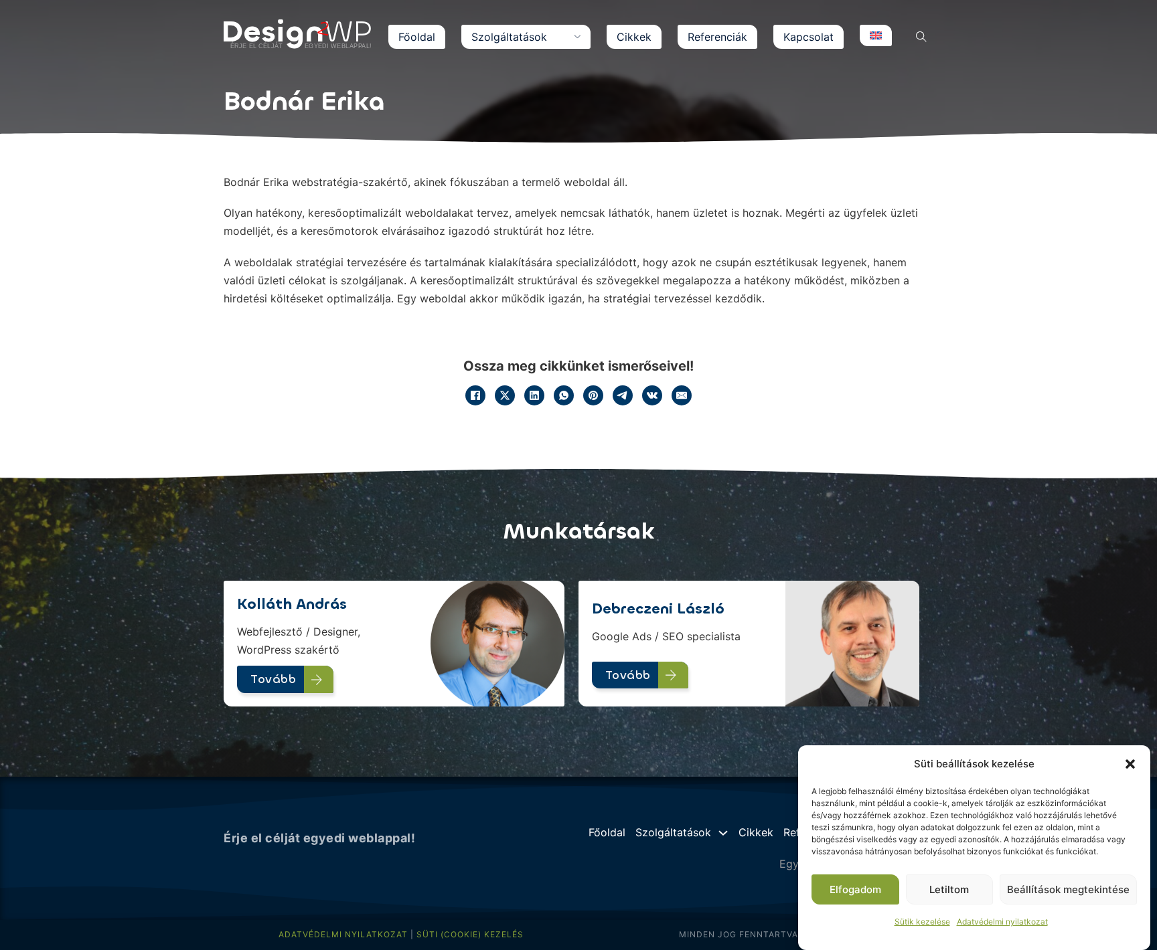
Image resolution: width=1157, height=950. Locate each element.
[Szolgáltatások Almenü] (577, 37)
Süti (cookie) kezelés (470, 934)
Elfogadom (855, 889)
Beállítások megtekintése (1068, 889)
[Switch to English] (876, 35)
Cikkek (634, 36)
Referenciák (717, 36)
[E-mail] (682, 395)
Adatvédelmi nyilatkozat (1002, 922)
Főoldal (416, 36)
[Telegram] (623, 395)
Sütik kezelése (922, 922)
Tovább (273, 679)
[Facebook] (475, 395)
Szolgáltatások (509, 36)
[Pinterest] (593, 395)
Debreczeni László (658, 608)
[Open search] (921, 37)
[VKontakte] (652, 395)
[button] (1130, 764)
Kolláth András (292, 603)
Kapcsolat (808, 36)
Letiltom (949, 889)
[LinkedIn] (534, 395)
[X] (505, 395)
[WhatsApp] (564, 395)
